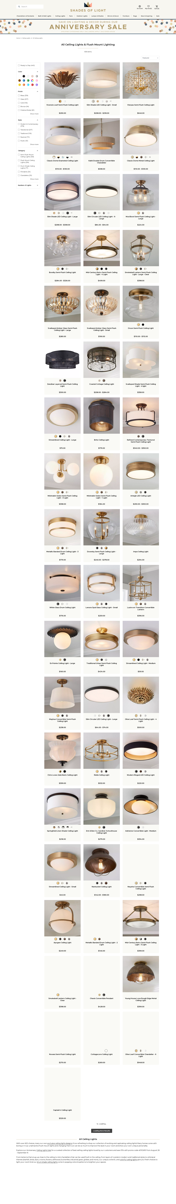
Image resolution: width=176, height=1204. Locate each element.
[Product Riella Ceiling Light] (101, 751)
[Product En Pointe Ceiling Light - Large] (62, 639)
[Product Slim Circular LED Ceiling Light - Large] (101, 695)
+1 (110, 101)
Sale (157, 16)
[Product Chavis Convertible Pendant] (101, 974)
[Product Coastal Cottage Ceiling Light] (101, 360)
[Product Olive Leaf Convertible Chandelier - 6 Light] (141, 1030)
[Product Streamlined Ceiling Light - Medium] (141, 639)
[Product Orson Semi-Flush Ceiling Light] (141, 304)
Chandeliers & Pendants (25, 16)
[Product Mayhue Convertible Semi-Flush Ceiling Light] (62, 695)
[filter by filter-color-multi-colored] (32, 80)
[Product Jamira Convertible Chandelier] (101, 1141)
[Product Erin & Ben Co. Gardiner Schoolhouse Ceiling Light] (101, 806)
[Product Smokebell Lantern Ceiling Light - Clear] (62, 974)
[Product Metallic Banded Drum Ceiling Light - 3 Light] (62, 527)
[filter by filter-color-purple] (36, 84)
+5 (150, 157)
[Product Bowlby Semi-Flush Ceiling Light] (62, 248)
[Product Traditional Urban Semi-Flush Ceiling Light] (101, 639)
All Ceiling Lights (37, 38)
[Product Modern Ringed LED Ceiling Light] (141, 751)
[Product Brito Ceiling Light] (101, 415)
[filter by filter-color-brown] (19, 80)
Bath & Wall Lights (44, 16)
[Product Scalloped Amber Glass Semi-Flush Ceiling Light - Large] (62, 304)
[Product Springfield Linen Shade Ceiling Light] (62, 806)
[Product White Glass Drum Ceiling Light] (62, 583)
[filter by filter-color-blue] (23, 80)
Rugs (135, 16)
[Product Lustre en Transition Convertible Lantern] (141, 583)
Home (18, 38)
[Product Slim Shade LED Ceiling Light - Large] (62, 192)
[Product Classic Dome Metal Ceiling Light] (141, 136)
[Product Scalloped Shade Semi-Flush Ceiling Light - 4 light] (141, 360)
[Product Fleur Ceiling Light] (141, 1086)
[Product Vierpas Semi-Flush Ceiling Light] (141, 80)
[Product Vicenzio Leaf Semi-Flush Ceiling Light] (62, 80)
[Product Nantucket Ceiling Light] (101, 862)
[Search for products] (19, 6)
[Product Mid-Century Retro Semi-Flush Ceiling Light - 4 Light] (101, 248)
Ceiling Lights (60, 16)
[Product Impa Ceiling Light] (141, 527)
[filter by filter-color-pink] (36, 80)
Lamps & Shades (97, 16)
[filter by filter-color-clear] (28, 76)
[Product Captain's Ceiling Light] (62, 1086)
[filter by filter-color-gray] (36, 76)
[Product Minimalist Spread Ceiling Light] (101, 1086)
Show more (34, 114)
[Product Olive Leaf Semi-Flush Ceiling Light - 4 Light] (141, 695)
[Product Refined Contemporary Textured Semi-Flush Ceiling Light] (141, 415)
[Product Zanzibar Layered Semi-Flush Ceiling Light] (62, 360)
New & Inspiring (146, 16)
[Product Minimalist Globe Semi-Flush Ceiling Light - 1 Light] (101, 471)
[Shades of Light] (88, 7)
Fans (71, 16)
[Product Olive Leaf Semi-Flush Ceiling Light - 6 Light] (141, 1141)
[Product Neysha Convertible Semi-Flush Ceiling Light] (141, 862)
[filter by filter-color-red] (32, 84)
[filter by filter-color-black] (23, 76)
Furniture (126, 16)
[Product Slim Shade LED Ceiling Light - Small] (101, 80)
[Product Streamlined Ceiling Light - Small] (62, 862)
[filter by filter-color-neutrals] (32, 76)
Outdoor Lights (82, 16)
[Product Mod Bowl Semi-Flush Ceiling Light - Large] (141, 192)
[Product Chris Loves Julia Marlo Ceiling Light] (62, 751)
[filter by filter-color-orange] (23, 84)
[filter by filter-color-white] (19, 76)
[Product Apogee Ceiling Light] (62, 918)
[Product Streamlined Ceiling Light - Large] (62, 415)
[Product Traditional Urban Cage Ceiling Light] (62, 1141)
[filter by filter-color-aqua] (28, 84)
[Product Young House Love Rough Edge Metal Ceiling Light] (141, 974)
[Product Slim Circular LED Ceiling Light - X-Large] (101, 192)
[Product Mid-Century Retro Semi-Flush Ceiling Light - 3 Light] (141, 918)
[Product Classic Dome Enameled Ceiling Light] (62, 136)
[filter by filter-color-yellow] (19, 84)
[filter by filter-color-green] (28, 80)
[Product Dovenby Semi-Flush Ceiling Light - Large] (101, 527)
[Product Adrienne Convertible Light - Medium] (141, 806)
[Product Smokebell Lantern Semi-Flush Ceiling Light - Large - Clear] (141, 248)
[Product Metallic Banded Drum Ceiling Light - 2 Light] (101, 918)
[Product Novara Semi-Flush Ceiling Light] (62, 1030)
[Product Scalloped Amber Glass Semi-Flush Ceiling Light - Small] (101, 304)
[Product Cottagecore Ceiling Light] (101, 1030)
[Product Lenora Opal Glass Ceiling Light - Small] (101, 583)
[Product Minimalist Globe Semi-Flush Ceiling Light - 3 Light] (62, 471)
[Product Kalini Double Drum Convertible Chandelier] (101, 136)
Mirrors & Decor (113, 16)
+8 (71, 157)
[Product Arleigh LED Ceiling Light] (141, 471)
